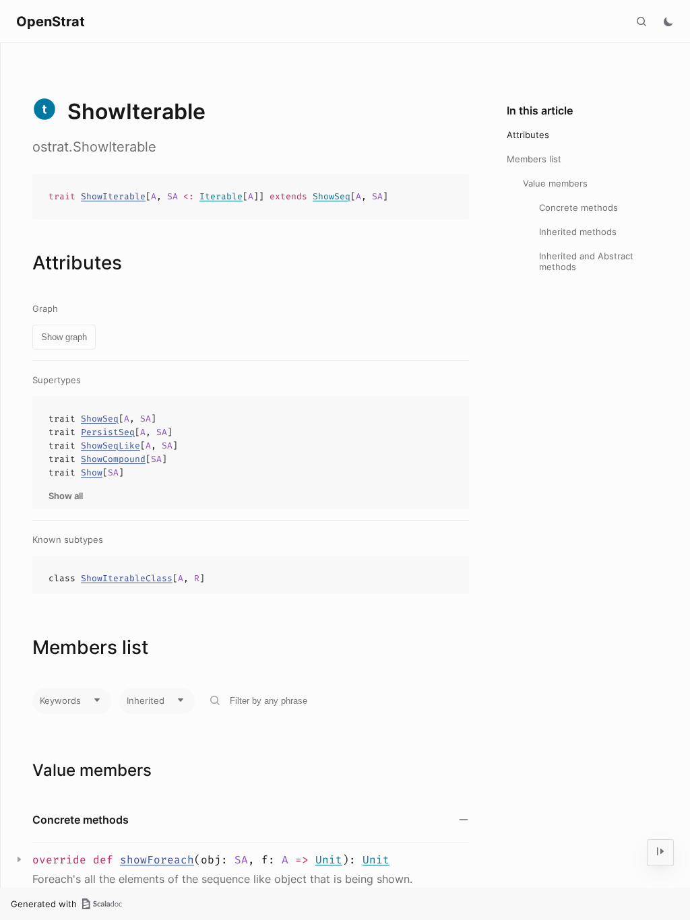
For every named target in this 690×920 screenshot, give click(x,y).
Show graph (64, 337)
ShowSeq (331, 196)
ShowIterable (113, 196)
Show (91, 472)
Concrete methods (578, 207)
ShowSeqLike (110, 445)
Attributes (528, 134)
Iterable (221, 196)
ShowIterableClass (126, 578)
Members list (534, 159)
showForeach (157, 860)
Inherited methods (578, 231)
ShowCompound (113, 459)
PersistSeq (108, 432)
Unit (328, 860)
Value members (555, 183)
